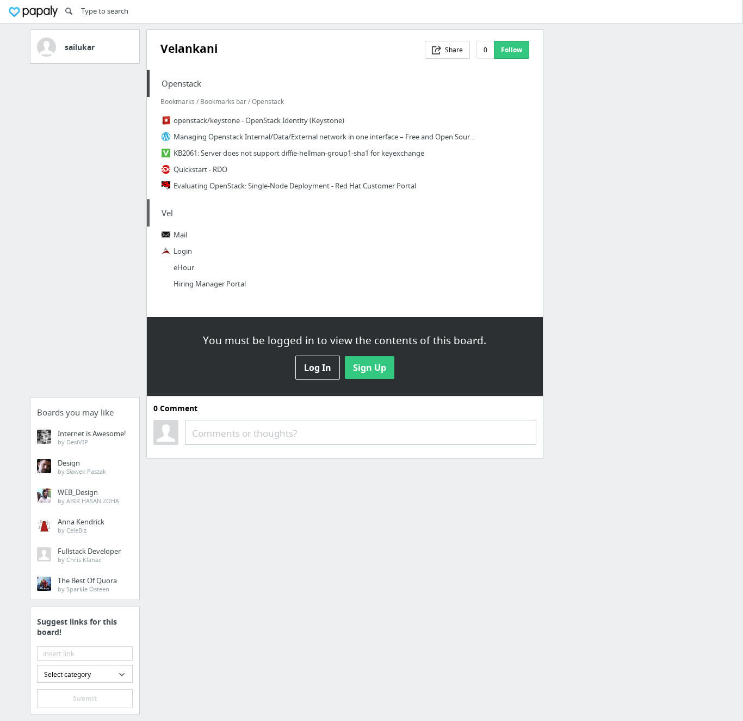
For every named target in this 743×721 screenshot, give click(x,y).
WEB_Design (88, 496)
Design (82, 466)
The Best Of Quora (87, 584)
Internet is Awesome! (92, 437)
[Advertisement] (85, 233)
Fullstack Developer (89, 555)
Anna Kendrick (81, 525)
